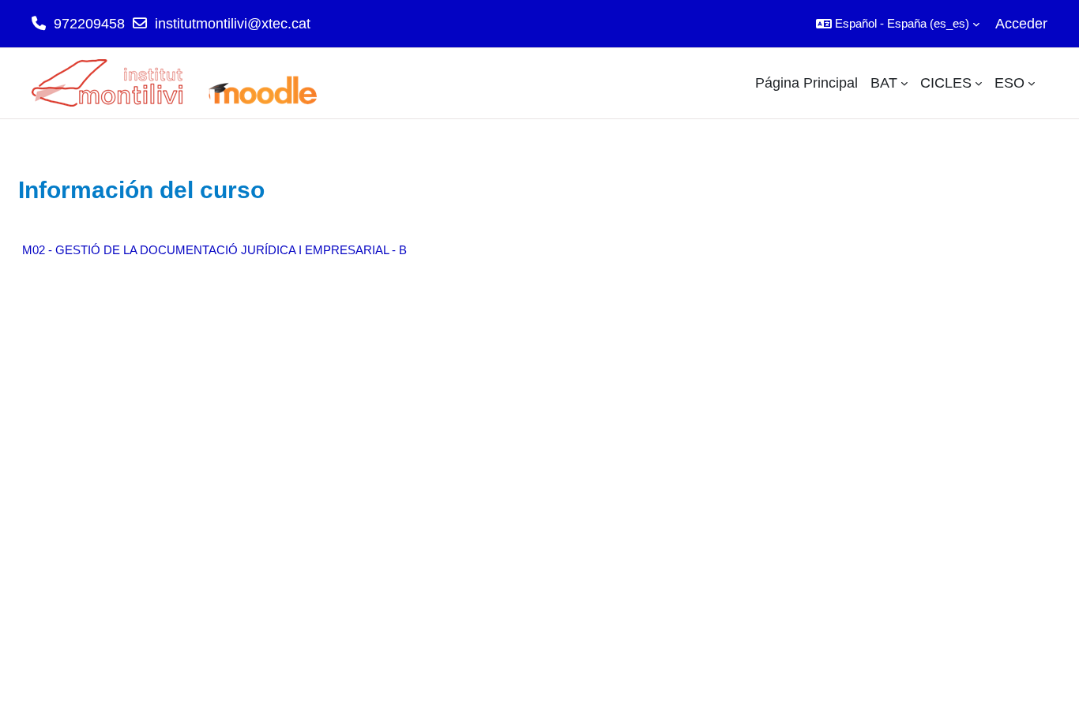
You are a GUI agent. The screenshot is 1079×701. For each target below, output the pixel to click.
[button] (897, 23)
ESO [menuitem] (1009, 83)
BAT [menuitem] (883, 83)
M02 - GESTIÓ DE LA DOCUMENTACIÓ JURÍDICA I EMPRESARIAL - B (214, 250)
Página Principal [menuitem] (806, 83)
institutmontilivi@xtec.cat (232, 24)
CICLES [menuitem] (946, 83)
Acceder (1021, 24)
